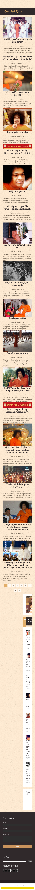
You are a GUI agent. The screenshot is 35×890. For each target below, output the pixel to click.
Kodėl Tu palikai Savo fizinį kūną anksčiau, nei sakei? (17, 389)
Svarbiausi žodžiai (17, 318)
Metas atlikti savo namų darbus (17, 93)
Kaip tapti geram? (17, 191)
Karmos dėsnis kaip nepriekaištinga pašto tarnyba (28, 773)
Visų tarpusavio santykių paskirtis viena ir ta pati (28, 681)
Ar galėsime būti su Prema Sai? (17, 246)
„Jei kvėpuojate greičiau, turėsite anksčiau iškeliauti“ (17, 207)
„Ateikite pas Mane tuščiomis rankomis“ (17, 40)
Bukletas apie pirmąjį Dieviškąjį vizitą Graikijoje (17, 151)
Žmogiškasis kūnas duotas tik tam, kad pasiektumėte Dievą (28, 748)
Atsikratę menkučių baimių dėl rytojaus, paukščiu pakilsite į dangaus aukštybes (17, 565)
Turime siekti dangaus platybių (17, 485)
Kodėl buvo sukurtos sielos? (28, 703)
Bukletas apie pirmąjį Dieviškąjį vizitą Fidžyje (17, 410)
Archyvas (28, 621)
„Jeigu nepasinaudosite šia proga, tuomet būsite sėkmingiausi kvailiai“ (17, 527)
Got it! (17, 888)
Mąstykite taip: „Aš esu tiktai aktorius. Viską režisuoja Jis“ (17, 58)
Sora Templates (20, 883)
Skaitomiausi (24, 622)
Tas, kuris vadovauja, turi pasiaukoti (17, 283)
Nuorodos (30, 621)
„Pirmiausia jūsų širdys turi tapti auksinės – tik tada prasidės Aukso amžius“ (17, 450)
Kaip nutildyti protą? (17, 132)
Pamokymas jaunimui (17, 353)
